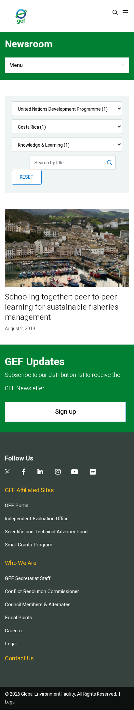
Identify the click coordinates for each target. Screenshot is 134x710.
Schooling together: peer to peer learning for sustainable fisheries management (61, 307)
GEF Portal (16, 505)
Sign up (65, 411)
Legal (11, 643)
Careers (13, 630)
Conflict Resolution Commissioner (42, 591)
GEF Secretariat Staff (27, 578)
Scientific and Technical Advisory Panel (46, 531)
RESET (27, 177)
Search (115, 12)
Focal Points (18, 617)
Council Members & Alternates (38, 604)
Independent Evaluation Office (37, 518)
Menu (16, 65)
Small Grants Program (28, 544)
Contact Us (19, 658)
